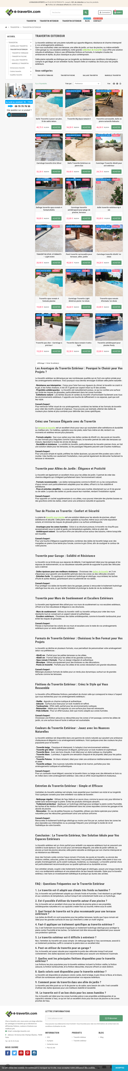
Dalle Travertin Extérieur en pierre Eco (79, 164)
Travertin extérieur (80, 1041)
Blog (101, 1037)
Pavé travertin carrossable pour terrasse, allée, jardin (79, 255)
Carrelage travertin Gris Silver (49, 163)
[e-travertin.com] (22, 12)
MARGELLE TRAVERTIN (113, 75)
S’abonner (112, 1018)
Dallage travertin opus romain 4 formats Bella (49, 208)
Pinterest (27, 1052)
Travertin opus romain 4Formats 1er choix (109, 300)
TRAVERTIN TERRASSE (45, 75)
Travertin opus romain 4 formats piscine (49, 300)
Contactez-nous (52, 1044)
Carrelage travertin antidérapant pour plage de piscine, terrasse (79, 209)
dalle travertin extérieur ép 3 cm (109, 208)
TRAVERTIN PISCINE (68, 75)
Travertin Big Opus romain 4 (79, 119)
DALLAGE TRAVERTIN (90, 75)
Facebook (7, 1052)
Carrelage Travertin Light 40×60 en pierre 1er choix (79, 300)
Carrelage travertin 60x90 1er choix (109, 255)
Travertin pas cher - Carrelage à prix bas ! (49, 344)
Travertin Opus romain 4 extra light (79, 344)
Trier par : (68, 83)
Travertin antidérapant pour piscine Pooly (109, 344)
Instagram (34, 1052)
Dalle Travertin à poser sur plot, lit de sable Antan (49, 120)
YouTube (21, 1052)
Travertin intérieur (80, 1037)
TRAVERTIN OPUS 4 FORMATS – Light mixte (49, 255)
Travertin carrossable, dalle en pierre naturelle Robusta (109, 120)
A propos (50, 1041)
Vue (108, 83)
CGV (48, 1037)
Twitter (14, 1052)
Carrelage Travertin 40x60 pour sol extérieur (109, 164)
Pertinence (79, 83)
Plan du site (51, 1048)
